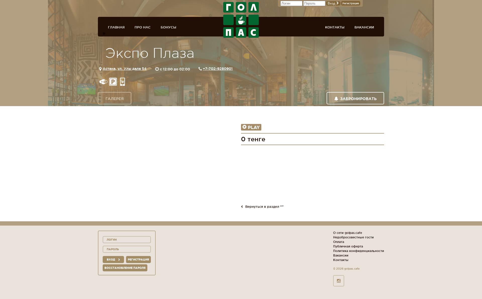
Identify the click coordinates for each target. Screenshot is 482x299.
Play (254, 127)
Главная (116, 27)
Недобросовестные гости (353, 237)
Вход (332, 3)
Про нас (143, 27)
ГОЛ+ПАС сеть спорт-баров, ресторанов (241, 20)
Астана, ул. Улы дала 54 (125, 69)
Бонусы (168, 27)
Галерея (114, 99)
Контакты (334, 27)
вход (111, 259)
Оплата (338, 241)
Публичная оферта (348, 246)
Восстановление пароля (125, 267)
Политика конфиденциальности (358, 250)
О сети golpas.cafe (347, 232)
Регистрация (350, 3)
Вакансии (364, 27)
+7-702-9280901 (218, 69)
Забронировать (358, 99)
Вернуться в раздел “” (264, 206)
